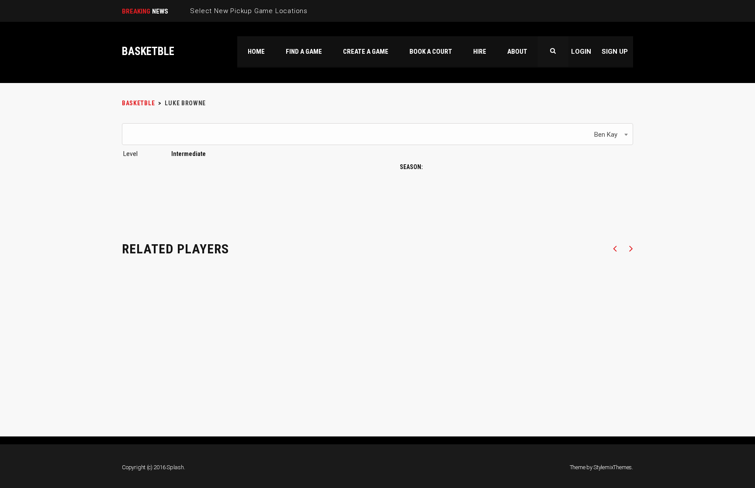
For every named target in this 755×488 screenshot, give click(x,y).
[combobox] (377, 134)
